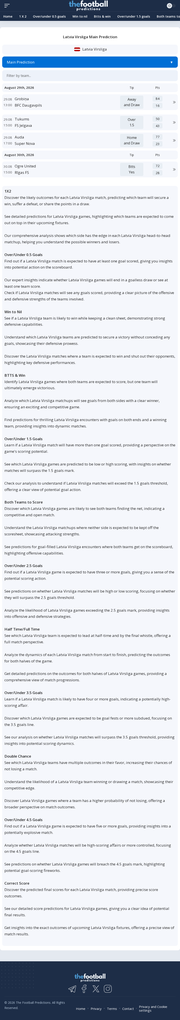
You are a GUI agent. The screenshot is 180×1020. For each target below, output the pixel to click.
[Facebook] (84, 988)
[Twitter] (96, 988)
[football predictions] (8, 5)
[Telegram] (72, 988)
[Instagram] (108, 988)
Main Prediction (20, 62)
